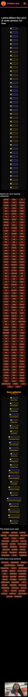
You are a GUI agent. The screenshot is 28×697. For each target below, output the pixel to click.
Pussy (22, 225)
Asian (14, 239)
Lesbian (14, 208)
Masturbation (6, 332)
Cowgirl (22, 318)
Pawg (22, 273)
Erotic (22, 296)
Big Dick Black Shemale (10, 565)
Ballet (24, 582)
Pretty (14, 364)
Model (6, 264)
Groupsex (22, 287)
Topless (6, 298)
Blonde (14, 199)
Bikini (6, 208)
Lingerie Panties (5, 562)
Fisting (14, 332)
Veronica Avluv (15, 541)
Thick (22, 239)
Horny (6, 250)
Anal (22, 301)
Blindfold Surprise (5, 582)
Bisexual (14, 219)
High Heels (14, 307)
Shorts (6, 284)
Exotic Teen (13, 590)
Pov (14, 222)
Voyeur (10, 386)
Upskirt (6, 296)
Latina (6, 236)
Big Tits (14, 225)
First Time (14, 270)
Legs (6, 216)
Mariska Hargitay (5, 555)
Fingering (14, 247)
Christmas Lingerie (22, 570)
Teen (22, 216)
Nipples (22, 281)
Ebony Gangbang (14, 562)
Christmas (14, 335)
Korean (18, 386)
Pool (6, 324)
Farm (14, 344)
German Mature (22, 573)
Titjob (6, 378)
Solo (6, 247)
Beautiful (6, 267)
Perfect (6, 335)
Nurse (14, 301)
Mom (6, 273)
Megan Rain (14, 549)
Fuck (22, 315)
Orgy (6, 338)
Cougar (22, 222)
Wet (22, 330)
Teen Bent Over (15, 587)
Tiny (6, 290)
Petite (22, 219)
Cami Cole (6, 538)
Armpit (21, 293)
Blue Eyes (14, 296)
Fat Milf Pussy (13, 593)
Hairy (14, 253)
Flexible (14, 327)
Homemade (14, 349)
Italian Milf (5, 579)
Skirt (14, 216)
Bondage (22, 361)
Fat (14, 287)
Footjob (6, 230)
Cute (6, 281)
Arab (6, 341)
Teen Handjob (22, 590)
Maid (6, 239)
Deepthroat (14, 264)
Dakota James (22, 546)
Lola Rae (14, 555)
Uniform (6, 304)
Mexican (14, 347)
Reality (13, 321)
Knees (23, 383)
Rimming (6, 205)
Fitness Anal (9, 596)
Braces (14, 381)
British (22, 355)
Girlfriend (22, 244)
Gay (6, 227)
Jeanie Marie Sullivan (13, 535)
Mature (21, 208)
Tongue (14, 372)
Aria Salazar (12, 543)
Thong (6, 270)
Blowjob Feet (24, 562)
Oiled (22, 247)
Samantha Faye (13, 552)
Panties (22, 259)
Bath (14, 378)
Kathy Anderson (22, 552)
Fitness (14, 256)
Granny (22, 256)
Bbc (6, 242)
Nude (6, 213)
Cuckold (22, 364)
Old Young (6, 225)
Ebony (14, 202)
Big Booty (6, 330)
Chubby (22, 210)
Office (14, 324)
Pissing (14, 330)
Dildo (14, 279)
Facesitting (14, 227)
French (14, 352)
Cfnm (6, 279)
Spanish (6, 361)
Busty (6, 313)
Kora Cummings (5, 541)
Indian (6, 276)
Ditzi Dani (22, 538)
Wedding (6, 364)
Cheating (22, 372)
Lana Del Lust (14, 532)
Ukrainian (6, 315)
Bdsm (6, 210)
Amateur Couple (22, 579)
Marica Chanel (24, 535)
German (6, 355)
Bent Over (22, 261)
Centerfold (6, 375)
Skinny (14, 230)
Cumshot (14, 205)
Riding (14, 259)
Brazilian (22, 313)
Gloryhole (22, 378)
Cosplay (14, 267)
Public (22, 227)
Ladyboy (22, 264)
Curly (22, 341)
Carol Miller (5, 546)
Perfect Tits (5, 576)
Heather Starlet (6, 549)
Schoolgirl (14, 210)
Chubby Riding (13, 585)
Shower (6, 253)
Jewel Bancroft (23, 555)
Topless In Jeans (22, 585)
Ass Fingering (13, 579)
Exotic (14, 375)
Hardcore (6, 261)
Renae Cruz (23, 541)
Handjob (22, 332)
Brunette (6, 287)
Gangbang (22, 267)
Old (14, 236)
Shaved (6, 310)
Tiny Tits (6, 259)
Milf (22, 276)
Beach (14, 341)
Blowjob (6, 256)
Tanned (22, 369)
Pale (22, 358)
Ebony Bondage (15, 582)
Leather (22, 324)
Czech (14, 361)
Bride (5, 573)
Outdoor (14, 244)
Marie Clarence (13, 546)
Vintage (22, 327)
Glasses (22, 250)
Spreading (14, 233)
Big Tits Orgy (13, 576)
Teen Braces (4, 593)
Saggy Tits (14, 315)
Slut (22, 284)
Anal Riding (4, 570)
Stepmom (22, 344)
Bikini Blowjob (20, 565)
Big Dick (6, 244)
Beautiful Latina (18, 596)
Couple (14, 369)
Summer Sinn (4, 543)
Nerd (6, 352)
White (22, 233)
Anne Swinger (6, 532)
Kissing (22, 205)
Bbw (6, 233)
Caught (14, 298)
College (14, 304)
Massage (22, 375)
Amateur (6, 293)
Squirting (14, 355)
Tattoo (5, 321)
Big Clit (6, 344)
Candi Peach (22, 532)
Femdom (14, 276)
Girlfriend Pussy (22, 576)
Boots (6, 358)
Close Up (14, 261)
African (22, 349)
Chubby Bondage (5, 587)
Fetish (14, 310)
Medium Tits (21, 366)
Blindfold (15, 383)
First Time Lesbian (23, 568)
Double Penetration (6, 383)
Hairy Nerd (4, 585)
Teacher (22, 290)
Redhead (6, 222)
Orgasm (14, 366)
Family (6, 347)
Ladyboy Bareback (22, 593)
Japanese (22, 270)
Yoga (22, 230)
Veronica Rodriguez (22, 543)
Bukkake (6, 318)
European (6, 327)
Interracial (6, 219)
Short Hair (6, 199)
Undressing (14, 273)
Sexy (22, 242)
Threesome (21, 202)
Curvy (14, 281)
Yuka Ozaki (22, 549)
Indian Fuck (12, 570)
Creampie (22, 307)
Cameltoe (22, 338)
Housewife (22, 236)
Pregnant (14, 318)
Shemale (14, 213)
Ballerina (22, 381)
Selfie (22, 253)
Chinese (14, 338)
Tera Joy (14, 538)
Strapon (6, 366)
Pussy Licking (22, 321)
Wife (14, 250)
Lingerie (22, 213)
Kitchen (14, 358)
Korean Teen (23, 587)
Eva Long (4, 552)
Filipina (6, 381)
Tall (6, 307)
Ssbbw (14, 293)
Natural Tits (14, 284)
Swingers (22, 347)
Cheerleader (6, 369)
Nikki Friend (3, 535)
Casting (6, 372)
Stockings (6, 349)
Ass (22, 199)
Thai (22, 352)
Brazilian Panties (4, 568)
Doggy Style (14, 313)
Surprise (22, 335)
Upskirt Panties (13, 573)
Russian (6, 202)
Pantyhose (14, 290)
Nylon (22, 298)
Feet (22, 310)
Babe (14, 242)
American (22, 304)
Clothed (22, 279)
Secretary (6, 301)
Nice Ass (14, 568)
